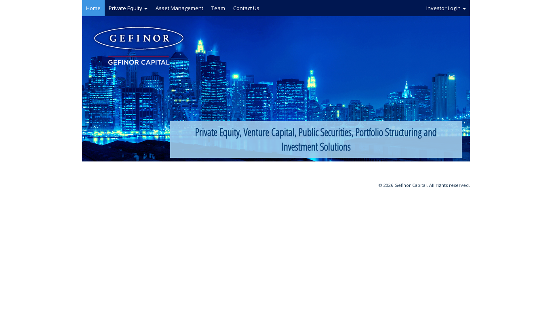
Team (218, 8)
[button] (145, 9)
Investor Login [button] (444, 8)
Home (93, 8)
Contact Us (246, 8)
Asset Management (179, 8)
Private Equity (126, 8)
